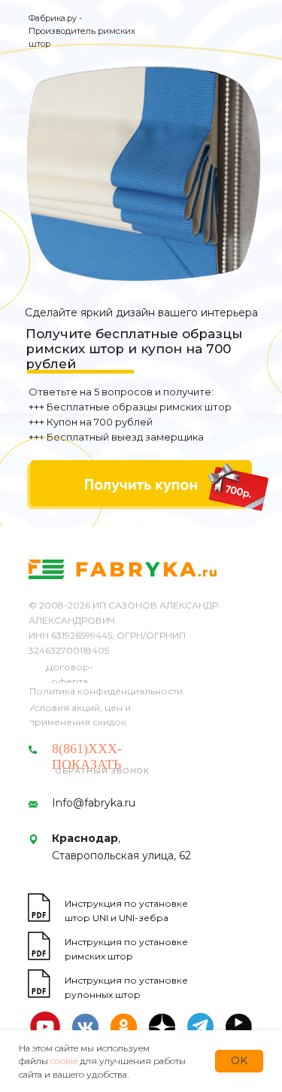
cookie (63, 1060)
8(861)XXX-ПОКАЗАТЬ (87, 756)
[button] (139, 484)
